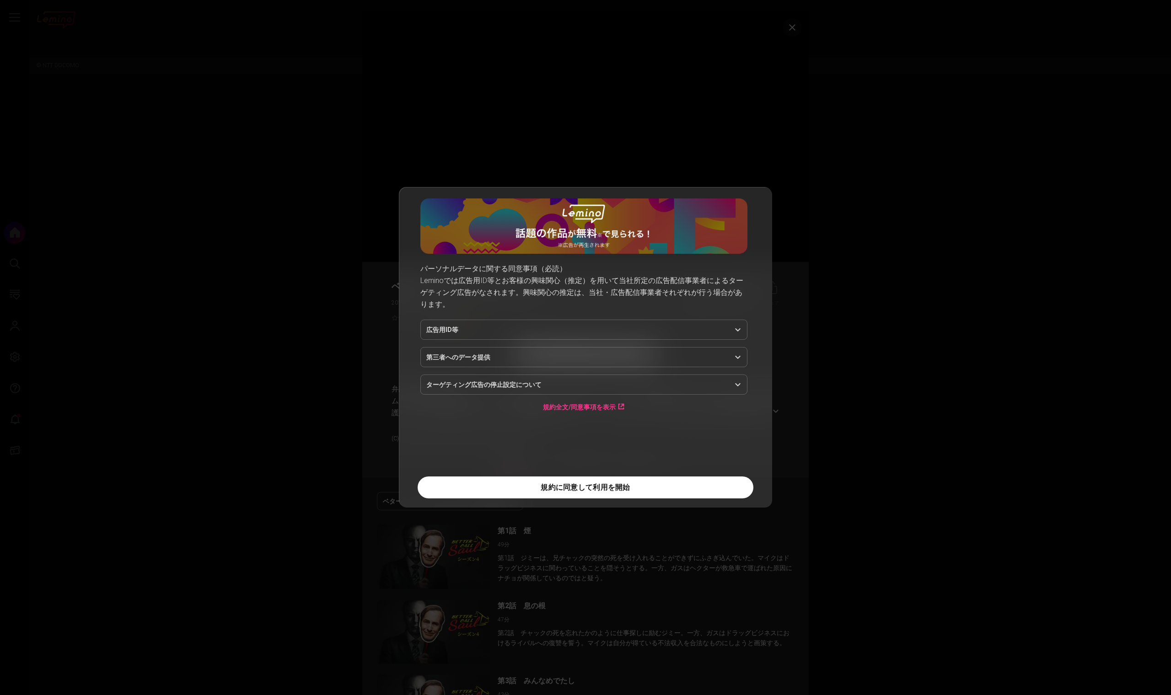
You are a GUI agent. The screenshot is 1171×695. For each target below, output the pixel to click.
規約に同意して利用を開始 (585, 487)
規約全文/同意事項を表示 (579, 406)
